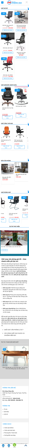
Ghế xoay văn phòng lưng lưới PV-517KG (21, 26)
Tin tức (5, 409)
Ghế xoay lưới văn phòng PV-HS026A (7, 141)
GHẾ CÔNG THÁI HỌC (7, 123)
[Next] (26, 102)
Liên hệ (6, 414)
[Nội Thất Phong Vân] (14, 2)
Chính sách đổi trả (8, 427)
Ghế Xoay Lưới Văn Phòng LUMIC (21, 53)
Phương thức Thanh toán (10, 432)
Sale (3, 447)
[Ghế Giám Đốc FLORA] (11, 96)
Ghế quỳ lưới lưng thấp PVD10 (13, 210)
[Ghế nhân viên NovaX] (7, 39)
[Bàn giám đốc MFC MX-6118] (9, 167)
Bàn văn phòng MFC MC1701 (21, 173)
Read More (15, 251)
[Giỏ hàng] (27, 2)
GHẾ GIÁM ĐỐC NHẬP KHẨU (9, 85)
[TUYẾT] (14, 445)
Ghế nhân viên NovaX (8, 47)
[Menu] (2, 2)
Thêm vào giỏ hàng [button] (7, 30)
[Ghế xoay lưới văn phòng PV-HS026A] (8, 132)
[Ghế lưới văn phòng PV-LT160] (7, 17)
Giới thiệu (6, 411)
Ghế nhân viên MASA (8, 75)
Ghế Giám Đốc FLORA (10, 106)
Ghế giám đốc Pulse (23, 106)
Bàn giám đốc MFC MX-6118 (9, 175)
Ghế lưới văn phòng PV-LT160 (7, 26)
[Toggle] (2, 329)
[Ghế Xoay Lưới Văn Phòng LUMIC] (21, 42)
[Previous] (2, 102)
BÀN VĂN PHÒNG (6, 160)
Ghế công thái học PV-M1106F (22, 141)
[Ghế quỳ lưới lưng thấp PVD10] (13, 201)
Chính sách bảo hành (9, 430)
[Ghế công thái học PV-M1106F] (22, 132)
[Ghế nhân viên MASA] (7, 64)
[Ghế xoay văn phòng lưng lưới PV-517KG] (21, 17)
